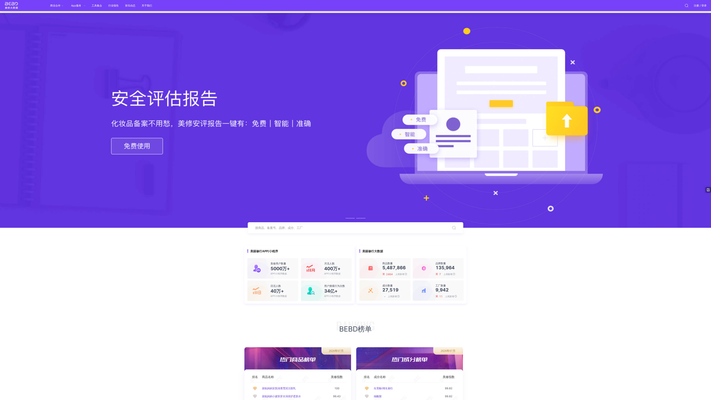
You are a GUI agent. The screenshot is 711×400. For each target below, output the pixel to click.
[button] (350, 218)
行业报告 (113, 5)
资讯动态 (130, 5)
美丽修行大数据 (18, 5)
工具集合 (97, 5)
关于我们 (147, 5)
